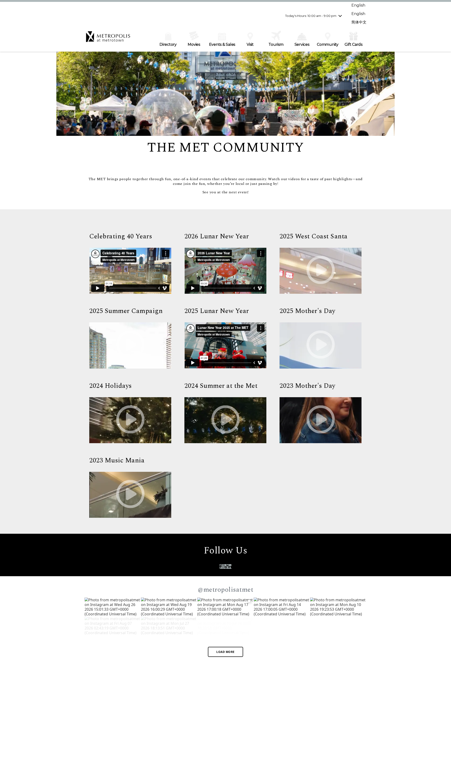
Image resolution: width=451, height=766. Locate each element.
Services (302, 44)
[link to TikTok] (226, 566)
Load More (225, 652)
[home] (108, 39)
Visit (250, 44)
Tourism (275, 44)
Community (327, 44)
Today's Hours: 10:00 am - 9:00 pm (310, 16)
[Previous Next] (225, 607)
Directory (168, 44)
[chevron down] (340, 16)
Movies (194, 44)
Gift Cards (353, 44)
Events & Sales (222, 44)
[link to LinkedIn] (229, 566)
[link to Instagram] (223, 566)
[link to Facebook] (221, 566)
